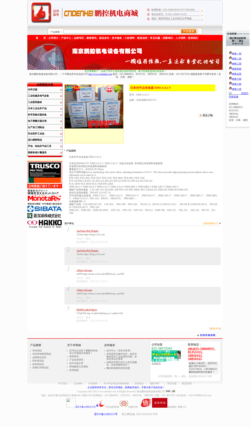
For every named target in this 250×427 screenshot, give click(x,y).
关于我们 (63, 383)
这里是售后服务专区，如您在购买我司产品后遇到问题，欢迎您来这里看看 (121, 356)
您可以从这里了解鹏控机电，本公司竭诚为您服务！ (84, 352)
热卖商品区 (38, 364)
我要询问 (168, 37)
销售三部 (236, 63)
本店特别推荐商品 (41, 354)
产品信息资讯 (76, 359)
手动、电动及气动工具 (39, 146)
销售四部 (236, 68)
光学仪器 (32, 89)
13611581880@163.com (199, 395)
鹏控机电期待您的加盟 (118, 368)
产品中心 (66, 37)
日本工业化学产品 (37, 108)
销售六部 (236, 79)
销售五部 (236, 74)
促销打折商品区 (40, 367)
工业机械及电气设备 (38, 95)
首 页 (41, 37)
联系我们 (193, 37)
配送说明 (187, 383)
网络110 (182, 407)
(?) (211, 223)
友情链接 (74, 370)
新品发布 (104, 37)
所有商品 (37, 350)
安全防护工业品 (36, 133)
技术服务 (117, 37)
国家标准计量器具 (37, 152)
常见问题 (172, 383)
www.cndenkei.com (107, 391)
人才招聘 (180, 37)
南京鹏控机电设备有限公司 (151, 391)
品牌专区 (79, 37)
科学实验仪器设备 (37, 114)
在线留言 (156, 363)
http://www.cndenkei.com (100, 74)
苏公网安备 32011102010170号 (139, 414)
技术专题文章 (76, 363)
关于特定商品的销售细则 (116, 383)
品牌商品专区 (39, 357)
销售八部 (236, 89)
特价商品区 (38, 360)
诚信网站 (172, 407)
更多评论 (215, 328)
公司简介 (53, 37)
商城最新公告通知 (78, 366)
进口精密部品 (35, 139)
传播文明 (133, 407)
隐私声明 (154, 383)
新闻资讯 (92, 37)
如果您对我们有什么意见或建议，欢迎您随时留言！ (121, 363)
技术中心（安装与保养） (119, 350)
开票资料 (93, 383)
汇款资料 (78, 383)
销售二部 (236, 58)
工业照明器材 (35, 102)
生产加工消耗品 (36, 127)
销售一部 (236, 53)
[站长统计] (170, 391)
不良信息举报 (112, 407)
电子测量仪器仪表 (37, 121)
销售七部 (236, 84)
